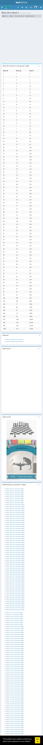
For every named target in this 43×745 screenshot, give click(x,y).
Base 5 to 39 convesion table (15, 684)
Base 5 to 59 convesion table (15, 723)
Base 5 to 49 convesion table (15, 704)
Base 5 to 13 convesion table (15, 632)
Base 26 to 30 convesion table (15, 542)
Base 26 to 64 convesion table (15, 610)
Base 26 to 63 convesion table (15, 608)
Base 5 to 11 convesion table (15, 628)
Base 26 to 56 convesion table (15, 594)
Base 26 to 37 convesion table (15, 556)
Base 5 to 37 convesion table (15, 680)
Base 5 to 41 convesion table (15, 688)
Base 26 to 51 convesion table (15, 584)
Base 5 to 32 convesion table (15, 670)
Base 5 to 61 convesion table (15, 727)
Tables (11, 16)
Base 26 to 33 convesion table (15, 548)
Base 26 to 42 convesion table (15, 566)
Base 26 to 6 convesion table (15, 497)
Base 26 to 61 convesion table (15, 604)
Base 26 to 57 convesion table (15, 596)
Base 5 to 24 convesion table (15, 654)
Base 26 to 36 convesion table (15, 554)
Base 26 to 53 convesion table (15, 588)
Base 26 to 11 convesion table (15, 506)
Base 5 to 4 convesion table (14, 616)
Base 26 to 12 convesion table (15, 508)
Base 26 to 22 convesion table (15, 528)
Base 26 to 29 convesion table (15, 540)
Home (6, 16)
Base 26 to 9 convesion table (15, 503)
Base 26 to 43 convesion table (15, 568)
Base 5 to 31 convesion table (15, 668)
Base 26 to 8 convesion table (15, 501)
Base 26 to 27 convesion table (15, 536)
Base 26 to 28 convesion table (15, 538)
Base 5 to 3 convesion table (14, 614)
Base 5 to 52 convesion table (15, 710)
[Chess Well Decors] (21, 449)
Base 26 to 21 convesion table (15, 526)
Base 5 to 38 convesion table (15, 682)
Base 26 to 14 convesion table (15, 512)
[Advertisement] (21, 41)
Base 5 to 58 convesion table (15, 722)
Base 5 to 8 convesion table (14, 622)
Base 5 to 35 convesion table (15, 676)
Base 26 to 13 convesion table (15, 510)
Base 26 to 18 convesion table (15, 520)
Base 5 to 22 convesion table (15, 650)
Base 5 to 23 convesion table (15, 652)
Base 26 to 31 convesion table (15, 544)
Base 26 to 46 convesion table (15, 574)
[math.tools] (6, 7)
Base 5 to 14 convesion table (15, 634)
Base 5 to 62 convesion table (15, 729)
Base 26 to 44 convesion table (15, 570)
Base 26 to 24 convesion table (15, 532)
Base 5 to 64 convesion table (15, 733)
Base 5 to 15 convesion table (15, 636)
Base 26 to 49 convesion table (15, 580)
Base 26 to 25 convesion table (15, 534)
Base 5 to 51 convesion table (15, 708)
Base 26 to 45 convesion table (15, 572)
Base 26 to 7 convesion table (15, 499)
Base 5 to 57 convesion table (15, 720)
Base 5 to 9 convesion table (14, 624)
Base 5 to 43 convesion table (15, 692)
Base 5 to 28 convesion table (15, 662)
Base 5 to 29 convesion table (15, 664)
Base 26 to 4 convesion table (15, 493)
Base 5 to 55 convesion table (15, 716)
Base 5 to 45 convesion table (15, 696)
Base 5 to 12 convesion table (15, 630)
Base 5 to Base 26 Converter (15, 341)
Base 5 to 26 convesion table (15, 658)
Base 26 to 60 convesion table (15, 602)
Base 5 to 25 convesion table (15, 656)
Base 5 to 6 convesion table (14, 618)
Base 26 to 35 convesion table (15, 552)
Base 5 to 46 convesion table (15, 698)
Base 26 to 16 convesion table (15, 516)
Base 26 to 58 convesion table (15, 598)
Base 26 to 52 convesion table (15, 586)
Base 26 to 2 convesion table (15, 489)
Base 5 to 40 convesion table (15, 686)
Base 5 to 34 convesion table (15, 674)
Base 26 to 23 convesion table (15, 530)
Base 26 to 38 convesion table (15, 558)
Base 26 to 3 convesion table (15, 491)
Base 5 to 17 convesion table (15, 640)
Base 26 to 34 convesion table (15, 550)
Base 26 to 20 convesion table (15, 524)
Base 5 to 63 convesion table (15, 731)
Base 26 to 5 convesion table (15, 495)
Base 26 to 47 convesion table (15, 576)
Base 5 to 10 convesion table (15, 626)
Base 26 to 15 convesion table (15, 514)
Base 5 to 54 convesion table (15, 714)
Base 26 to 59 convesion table (15, 600)
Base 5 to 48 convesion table (15, 702)
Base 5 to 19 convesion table (15, 644)
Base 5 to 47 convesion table (15, 700)
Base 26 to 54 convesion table (15, 590)
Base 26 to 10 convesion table (15, 505)
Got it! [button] (37, 740)
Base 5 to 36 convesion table (15, 678)
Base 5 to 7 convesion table (14, 620)
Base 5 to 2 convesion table (14, 613)
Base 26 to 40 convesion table (15, 562)
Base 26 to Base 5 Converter (15, 339)
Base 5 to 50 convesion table (15, 706)
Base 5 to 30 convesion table (15, 666)
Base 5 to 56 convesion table (15, 718)
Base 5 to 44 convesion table (15, 694)
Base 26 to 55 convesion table (15, 592)
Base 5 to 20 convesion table (15, 646)
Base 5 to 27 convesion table (15, 660)
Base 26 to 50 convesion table (15, 582)
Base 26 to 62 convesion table (15, 606)
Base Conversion (19, 16)
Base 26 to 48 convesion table (15, 578)
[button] (2, 7)
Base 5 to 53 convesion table (15, 712)
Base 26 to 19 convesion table (15, 522)
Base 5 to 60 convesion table (15, 725)
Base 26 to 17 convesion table (15, 518)
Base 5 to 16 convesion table (15, 638)
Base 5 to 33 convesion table (15, 672)
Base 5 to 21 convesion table (15, 648)
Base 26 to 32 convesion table (15, 546)
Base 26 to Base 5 (30, 16)
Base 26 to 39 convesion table (15, 560)
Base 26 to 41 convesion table (15, 564)
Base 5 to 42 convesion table (15, 690)
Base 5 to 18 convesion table (15, 642)
